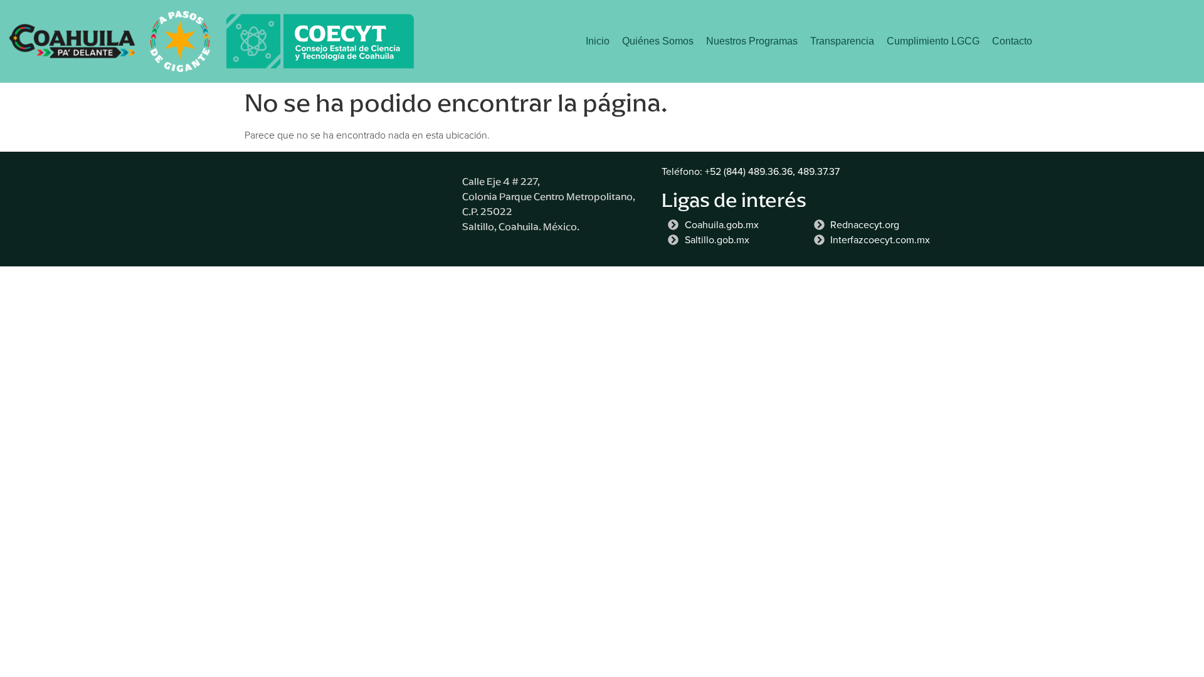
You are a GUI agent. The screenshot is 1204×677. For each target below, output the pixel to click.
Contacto (1012, 41)
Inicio (598, 41)
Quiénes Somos (658, 41)
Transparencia (842, 41)
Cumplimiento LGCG (933, 41)
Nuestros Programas (752, 41)
